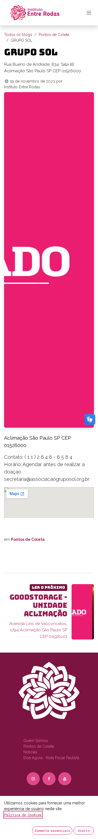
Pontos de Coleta (54, 34)
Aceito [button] (84, 830)
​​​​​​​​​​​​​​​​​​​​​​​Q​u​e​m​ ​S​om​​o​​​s (35, 740)
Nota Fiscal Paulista (62, 758)
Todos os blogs (18, 34)
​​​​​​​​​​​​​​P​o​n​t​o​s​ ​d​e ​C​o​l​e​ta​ (38, 746)
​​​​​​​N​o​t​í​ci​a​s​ (30, 752)
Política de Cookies (23, 815)
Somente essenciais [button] (52, 830)
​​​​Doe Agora (33, 758)
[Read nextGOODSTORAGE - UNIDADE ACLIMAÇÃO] (83, 612)
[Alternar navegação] (89, 12)
